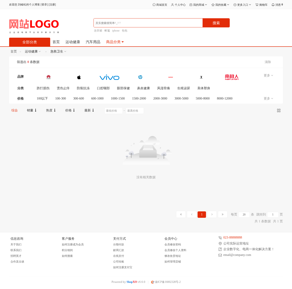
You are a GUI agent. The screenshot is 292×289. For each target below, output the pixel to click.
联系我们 (15, 250)
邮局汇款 (118, 250)
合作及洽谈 (17, 261)
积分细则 (67, 250)
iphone (116, 30)
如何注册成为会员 (73, 244)
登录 (44, 4)
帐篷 (107, 30)
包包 (124, 30)
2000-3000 (160, 98)
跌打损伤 (43, 88)
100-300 (60, 98)
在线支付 (118, 255)
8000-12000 (224, 98)
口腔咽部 (103, 88)
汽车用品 (93, 42)
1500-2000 (139, 98)
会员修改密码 (172, 244)
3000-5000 (181, 98)
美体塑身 (203, 88)
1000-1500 (118, 98)
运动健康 (72, 42)
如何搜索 (67, 255)
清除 (268, 62)
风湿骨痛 (163, 88)
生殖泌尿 (183, 88)
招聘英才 (15, 255)
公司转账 (118, 261)
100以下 (42, 98)
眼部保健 (123, 88)
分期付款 (118, 244)
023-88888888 (232, 237)
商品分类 (114, 42)
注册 (52, 4)
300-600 (78, 98)
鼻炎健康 (143, 88)
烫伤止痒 (63, 88)
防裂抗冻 (83, 88)
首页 (56, 42)
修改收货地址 (172, 255)
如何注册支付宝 (122, 267)
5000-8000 (203, 98)
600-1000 (97, 98)
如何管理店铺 (172, 261)
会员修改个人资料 (175, 250)
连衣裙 (98, 30)
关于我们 (15, 244)
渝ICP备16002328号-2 (167, 282)
